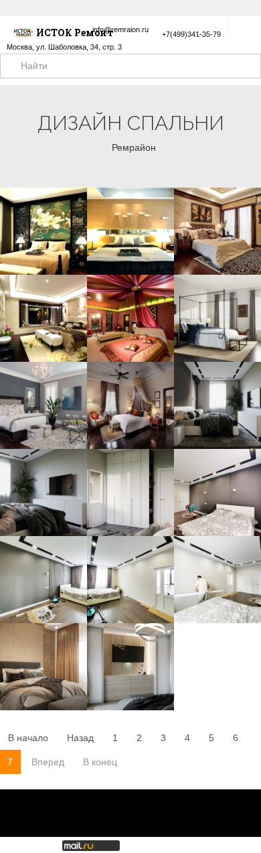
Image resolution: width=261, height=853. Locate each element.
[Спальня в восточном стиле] (43, 231)
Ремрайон (134, 147)
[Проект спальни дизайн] (43, 492)
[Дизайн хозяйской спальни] (217, 492)
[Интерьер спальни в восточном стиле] (217, 231)
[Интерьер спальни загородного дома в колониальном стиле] (43, 405)
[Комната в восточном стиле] (130, 318)
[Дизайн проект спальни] (217, 405)
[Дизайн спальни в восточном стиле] (130, 231)
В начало (28, 737)
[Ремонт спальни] (130, 579)
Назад (80, 737)
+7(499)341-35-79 (191, 34)
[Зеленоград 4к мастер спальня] (43, 666)
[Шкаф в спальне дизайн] (130, 492)
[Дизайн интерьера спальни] (217, 579)
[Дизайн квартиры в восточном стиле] (43, 318)
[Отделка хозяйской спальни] (43, 579)
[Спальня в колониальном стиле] (217, 318)
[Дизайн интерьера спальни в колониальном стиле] (130, 405)
